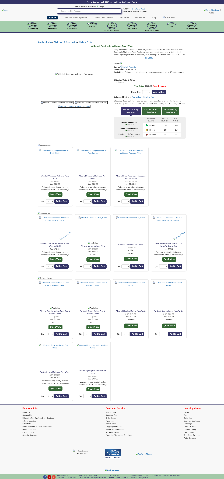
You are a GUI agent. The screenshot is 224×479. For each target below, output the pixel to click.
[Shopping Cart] (211, 10)
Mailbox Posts (85, 42)
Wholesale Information (115, 429)
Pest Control (189, 432)
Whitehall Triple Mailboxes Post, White (54, 372)
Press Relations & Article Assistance (37, 427)
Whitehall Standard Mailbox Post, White (131, 311)
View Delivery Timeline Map (143, 97)
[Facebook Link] (45, 477)
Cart (211, 13)
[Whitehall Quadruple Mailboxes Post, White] (57, 102)
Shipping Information (114, 427)
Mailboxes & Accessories (65, 42)
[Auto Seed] (169, 18)
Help (154, 18)
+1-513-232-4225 (138, 9)
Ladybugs (188, 424)
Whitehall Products (128, 67)
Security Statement (30, 435)
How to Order (111, 412)
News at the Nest (29, 429)
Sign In (52, 18)
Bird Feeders (72, 29)
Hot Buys (124, 18)
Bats (185, 415)
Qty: (42, 201)
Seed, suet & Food (152, 31)
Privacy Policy (28, 432)
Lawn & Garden (190, 427)
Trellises (92, 27)
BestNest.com (175, 475)
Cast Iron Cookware (192, 421)
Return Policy (111, 424)
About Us (26, 412)
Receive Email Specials (76, 18)
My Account (110, 421)
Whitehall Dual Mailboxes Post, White (168, 311)
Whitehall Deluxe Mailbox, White (93, 246)
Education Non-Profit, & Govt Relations (38, 418)
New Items (140, 18)
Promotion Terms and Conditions (119, 435)
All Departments (192, 29)
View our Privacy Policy (139, 478)
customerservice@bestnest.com (95, 478)
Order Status (111, 418)
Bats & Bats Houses (112, 31)
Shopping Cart (111, 415)
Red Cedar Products (192, 435)
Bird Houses (52, 29)
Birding (186, 412)
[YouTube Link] (49, 477)
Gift (171, 27)
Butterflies (188, 418)
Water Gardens (190, 438)
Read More (150, 58)
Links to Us (27, 424)
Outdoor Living (32, 29)
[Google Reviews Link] (54, 477)
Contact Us (27, 415)
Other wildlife (132, 29)
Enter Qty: (136, 92)
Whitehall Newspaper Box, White (130, 245)
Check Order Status (103, 18)
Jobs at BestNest (29, 421)
